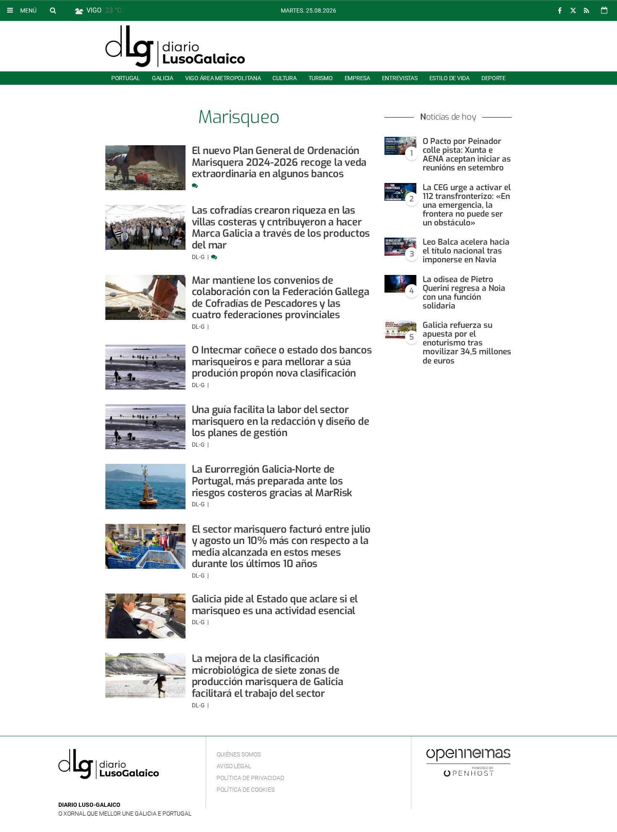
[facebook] (559, 10)
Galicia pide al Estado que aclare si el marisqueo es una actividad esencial (275, 604)
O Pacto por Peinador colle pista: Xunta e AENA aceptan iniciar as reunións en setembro (467, 154)
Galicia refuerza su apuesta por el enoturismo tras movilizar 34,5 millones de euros (467, 343)
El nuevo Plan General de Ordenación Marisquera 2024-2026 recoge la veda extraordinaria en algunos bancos (279, 162)
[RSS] (586, 10)
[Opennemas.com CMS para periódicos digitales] (468, 762)
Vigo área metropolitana (223, 78)
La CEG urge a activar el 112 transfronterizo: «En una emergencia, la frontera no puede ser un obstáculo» (467, 205)
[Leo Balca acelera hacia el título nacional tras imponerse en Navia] (400, 247)
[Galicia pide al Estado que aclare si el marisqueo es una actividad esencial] (145, 616)
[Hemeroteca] (604, 10)
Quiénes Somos (239, 754)
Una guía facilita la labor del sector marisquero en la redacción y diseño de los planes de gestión (280, 421)
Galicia (162, 78)
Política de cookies (246, 789)
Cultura (284, 78)
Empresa (357, 78)
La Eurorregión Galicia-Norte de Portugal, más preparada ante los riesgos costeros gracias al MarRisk (272, 481)
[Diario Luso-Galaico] (175, 46)
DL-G (199, 257)
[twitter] (573, 10)
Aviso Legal (234, 766)
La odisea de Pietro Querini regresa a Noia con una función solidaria (464, 292)
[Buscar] (53, 10)
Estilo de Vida (449, 78)
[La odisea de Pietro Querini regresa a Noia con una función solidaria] (400, 284)
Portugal (125, 78)
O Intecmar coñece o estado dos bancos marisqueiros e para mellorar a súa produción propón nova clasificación (282, 361)
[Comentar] (195, 185)
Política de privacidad (250, 777)
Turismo (320, 78)
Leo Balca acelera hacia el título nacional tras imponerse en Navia (466, 251)
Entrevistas (400, 78)
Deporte (493, 78)
